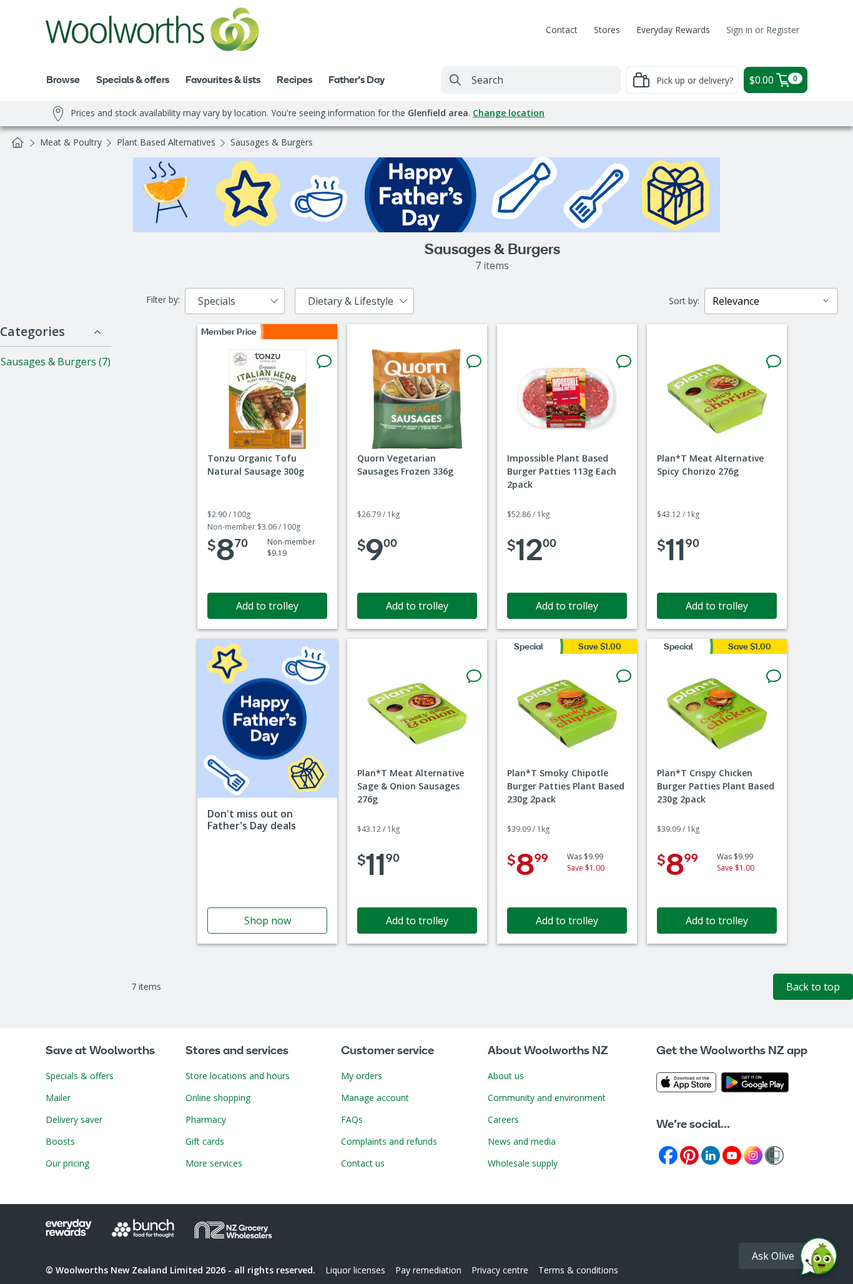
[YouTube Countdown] (731, 1154)
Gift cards (204, 1141)
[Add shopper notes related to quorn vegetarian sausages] (474, 361)
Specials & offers (80, 1076)
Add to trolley (267, 606)
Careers (503, 1119)
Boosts (60, 1141)
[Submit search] (455, 80)
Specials (216, 301)
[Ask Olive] (818, 1259)
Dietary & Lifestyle (350, 301)
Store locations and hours (237, 1076)
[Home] (17, 142)
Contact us (363, 1163)
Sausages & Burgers (271, 142)
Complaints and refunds (389, 1141)
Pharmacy (205, 1119)
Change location (509, 113)
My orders (361, 1076)
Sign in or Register (762, 30)
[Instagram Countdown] (753, 1154)
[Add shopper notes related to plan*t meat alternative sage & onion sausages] (474, 676)
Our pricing (67, 1163)
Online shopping (217, 1098)
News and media (522, 1141)
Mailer (58, 1098)
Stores (607, 30)
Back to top (813, 987)
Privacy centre (499, 1270)
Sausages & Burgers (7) (56, 361)
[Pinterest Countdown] (689, 1154)
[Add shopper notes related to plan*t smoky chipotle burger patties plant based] (624, 676)
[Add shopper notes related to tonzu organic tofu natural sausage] (324, 361)
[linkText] (267, 791)
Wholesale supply (523, 1163)
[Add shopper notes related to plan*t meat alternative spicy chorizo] (774, 361)
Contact (562, 30)
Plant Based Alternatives (166, 142)
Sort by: (684, 301)
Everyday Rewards (673, 30)
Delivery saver (74, 1119)
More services (213, 1163)
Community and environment (547, 1098)
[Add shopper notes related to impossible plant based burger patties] (624, 361)
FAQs (352, 1119)
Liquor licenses (355, 1270)
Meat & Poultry (71, 142)
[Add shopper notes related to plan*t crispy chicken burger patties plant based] (774, 676)
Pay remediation (428, 1270)
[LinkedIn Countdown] (710, 1154)
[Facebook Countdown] (668, 1154)
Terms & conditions (578, 1270)
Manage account (375, 1098)
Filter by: (163, 299)
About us (506, 1076)
